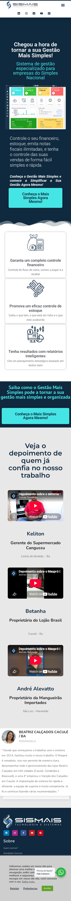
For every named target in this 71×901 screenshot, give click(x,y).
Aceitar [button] (47, 888)
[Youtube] (32, 833)
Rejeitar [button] (14, 888)
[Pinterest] (40, 833)
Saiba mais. (28, 881)
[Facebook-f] (23, 833)
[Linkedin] (6, 833)
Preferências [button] (30, 888)
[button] (63, 5)
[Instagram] (15, 833)
